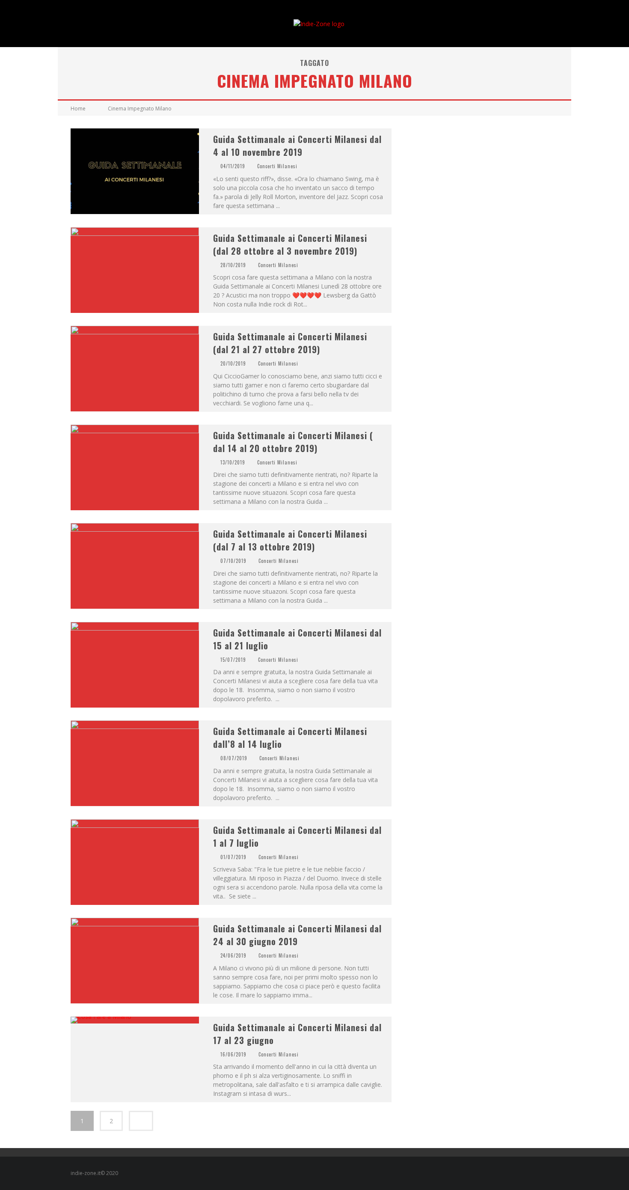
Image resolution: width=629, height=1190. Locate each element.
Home (78, 108)
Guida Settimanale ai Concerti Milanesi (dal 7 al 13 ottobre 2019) (290, 540)
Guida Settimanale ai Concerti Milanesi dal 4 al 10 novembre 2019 (297, 145)
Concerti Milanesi (277, 166)
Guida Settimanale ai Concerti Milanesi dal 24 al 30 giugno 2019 (297, 935)
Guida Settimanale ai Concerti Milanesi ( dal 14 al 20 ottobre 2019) (293, 442)
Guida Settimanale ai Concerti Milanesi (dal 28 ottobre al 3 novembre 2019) (290, 244)
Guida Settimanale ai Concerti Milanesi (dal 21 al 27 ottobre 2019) (290, 343)
